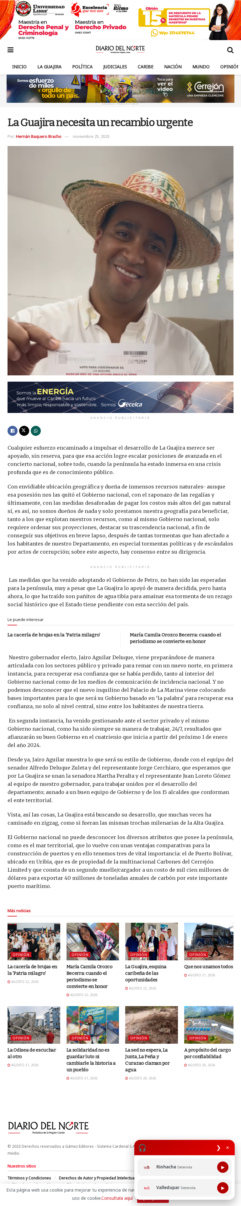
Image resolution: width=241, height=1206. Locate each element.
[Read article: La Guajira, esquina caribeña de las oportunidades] (151, 941)
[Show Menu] (10, 49)
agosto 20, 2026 (142, 1078)
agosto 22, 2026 (24, 981)
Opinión (230, 67)
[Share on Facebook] (13, 431)
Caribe (145, 67)
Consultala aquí (117, 1198)
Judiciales (115, 67)
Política (82, 67)
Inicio (19, 67)
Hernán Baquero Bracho (39, 136)
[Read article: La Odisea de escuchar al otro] (34, 1025)
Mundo (201, 67)
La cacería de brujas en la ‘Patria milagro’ (54, 635)
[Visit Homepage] (120, 49)
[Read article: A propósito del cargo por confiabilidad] (210, 1025)
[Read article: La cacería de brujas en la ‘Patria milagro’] (34, 941)
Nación (173, 67)
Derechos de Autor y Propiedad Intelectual (97, 1178)
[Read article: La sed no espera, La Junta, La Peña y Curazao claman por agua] (151, 1025)
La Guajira (49, 67)
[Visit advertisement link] (120, 20)
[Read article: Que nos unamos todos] (210, 941)
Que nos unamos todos (208, 966)
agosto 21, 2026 (201, 975)
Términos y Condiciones (29, 1178)
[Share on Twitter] (24, 431)
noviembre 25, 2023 (91, 136)
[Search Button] (230, 49)
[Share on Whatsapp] (36, 431)
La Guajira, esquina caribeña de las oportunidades (145, 973)
